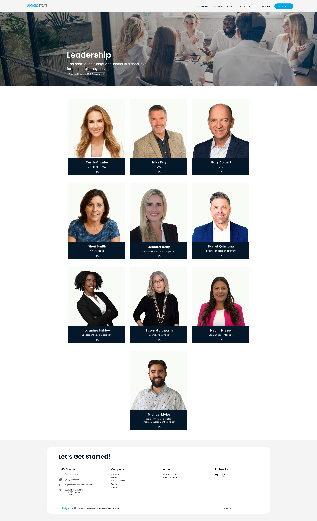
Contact (284, 6)
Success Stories (248, 6)
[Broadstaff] (37, 10)
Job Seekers (203, 6)
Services (217, 6)
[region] (158, 49)
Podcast (265, 6)
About (230, 6)
